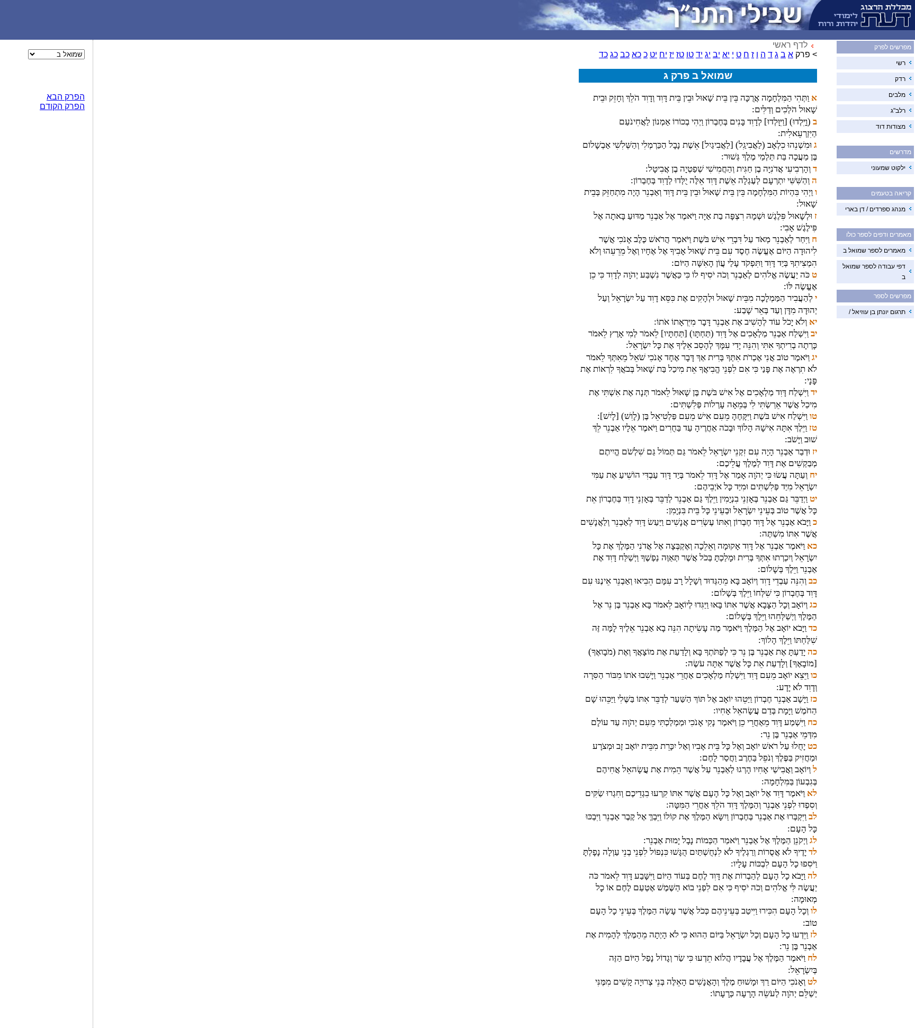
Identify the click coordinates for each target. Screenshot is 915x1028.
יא (726, 54)
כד (603, 54)
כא (636, 54)
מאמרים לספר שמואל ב (874, 250)
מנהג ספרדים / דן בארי (875, 209)
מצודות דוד (890, 126)
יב (716, 54)
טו (690, 54)
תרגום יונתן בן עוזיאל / (877, 312)
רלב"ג (898, 110)
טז (680, 54)
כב (625, 54)
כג (614, 54)
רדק (900, 79)
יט (653, 54)
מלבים (897, 95)
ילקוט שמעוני (888, 168)
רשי (900, 63)
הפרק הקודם (62, 106)
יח (663, 54)
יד (699, 54)
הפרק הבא (66, 96)
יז (671, 54)
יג (708, 54)
